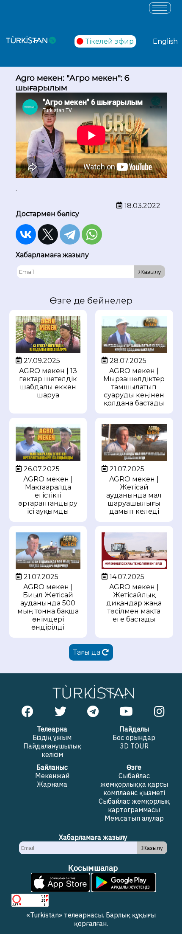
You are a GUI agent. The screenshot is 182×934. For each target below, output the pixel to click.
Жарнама (52, 784)
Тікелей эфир (109, 41)
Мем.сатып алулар (134, 818)
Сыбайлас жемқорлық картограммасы (134, 805)
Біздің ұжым (52, 737)
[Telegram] (70, 234)
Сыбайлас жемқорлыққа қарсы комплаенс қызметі (134, 784)
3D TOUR (134, 746)
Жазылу (149, 271)
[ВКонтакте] (26, 234)
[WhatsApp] (92, 234)
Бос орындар (134, 737)
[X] (48, 234)
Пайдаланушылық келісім (52, 750)
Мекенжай (52, 775)
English (165, 41)
